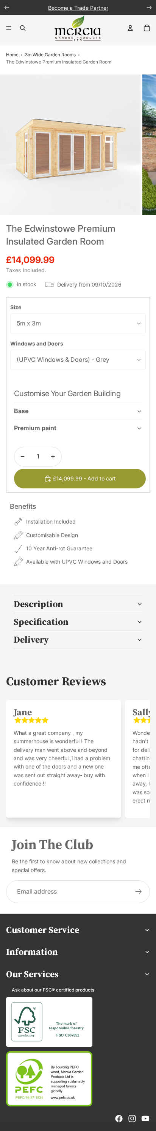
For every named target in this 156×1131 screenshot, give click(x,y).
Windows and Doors (36, 343)
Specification (41, 621)
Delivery (31, 639)
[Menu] (8, 28)
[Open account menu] (130, 28)
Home (12, 54)
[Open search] (23, 28)
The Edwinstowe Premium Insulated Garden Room (58, 62)
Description (38, 604)
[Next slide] (135, 758)
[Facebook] (118, 1118)
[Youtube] (145, 1118)
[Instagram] (132, 1118)
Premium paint (35, 428)
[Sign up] (139, 892)
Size (15, 307)
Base (21, 411)
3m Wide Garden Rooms (50, 54)
